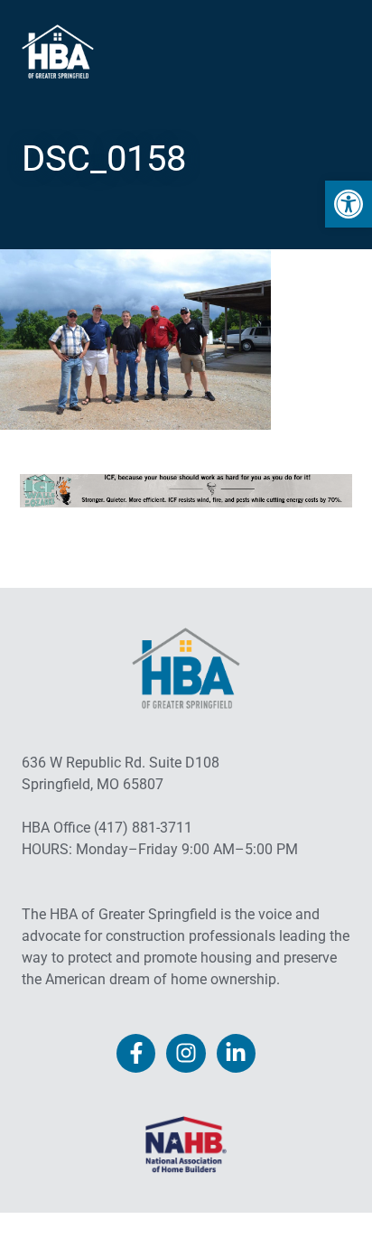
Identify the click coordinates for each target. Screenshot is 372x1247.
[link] (348, 204)
